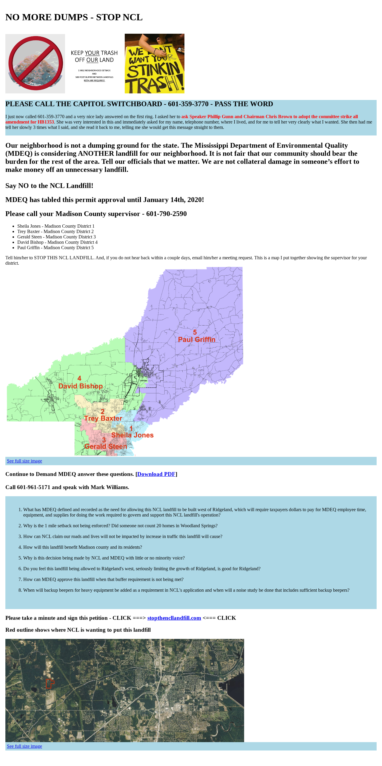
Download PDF (156, 474)
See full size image (24, 460)
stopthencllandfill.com (174, 618)
